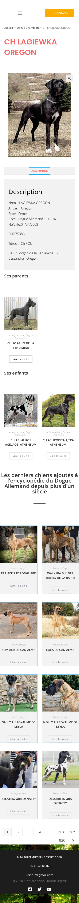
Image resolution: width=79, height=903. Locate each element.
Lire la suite (20, 359)
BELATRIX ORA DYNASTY (18, 799)
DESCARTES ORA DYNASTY (60, 801)
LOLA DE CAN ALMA (60, 650)
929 (73, 831)
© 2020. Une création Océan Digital (39, 881)
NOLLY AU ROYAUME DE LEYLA (60, 724)
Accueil (8, 28)
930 (62, 840)
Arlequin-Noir (16, 335)
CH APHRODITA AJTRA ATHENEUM (58, 442)
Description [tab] (39, 171)
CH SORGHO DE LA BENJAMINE (20, 345)
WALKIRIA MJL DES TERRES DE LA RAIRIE (60, 575)
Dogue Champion (28, 28)
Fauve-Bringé (18, 568)
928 (62, 831)
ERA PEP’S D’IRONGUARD (18, 573)
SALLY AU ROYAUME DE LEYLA (18, 724)
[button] (20, 13)
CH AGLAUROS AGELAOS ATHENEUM (20, 442)
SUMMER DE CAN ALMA (18, 650)
